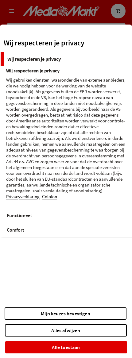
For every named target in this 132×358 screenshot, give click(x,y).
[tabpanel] (66, 137)
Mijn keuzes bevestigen (65, 313)
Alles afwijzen (65, 330)
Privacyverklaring (23, 197)
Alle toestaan (66, 347)
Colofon (49, 197)
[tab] (66, 59)
